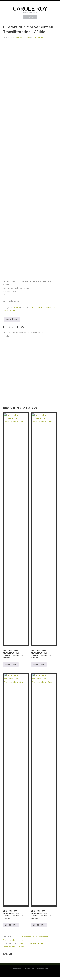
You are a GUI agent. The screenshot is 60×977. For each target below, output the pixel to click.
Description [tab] (12, 319)
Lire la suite (11, 664)
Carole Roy (30, 8)
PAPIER (16, 307)
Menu (30, 17)
